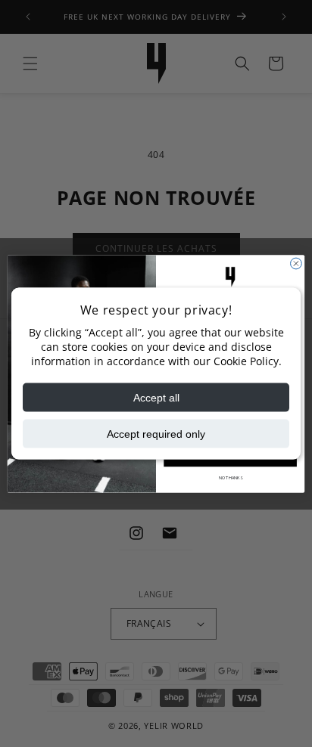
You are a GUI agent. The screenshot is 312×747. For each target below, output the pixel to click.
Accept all (156, 397)
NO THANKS (230, 477)
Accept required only (156, 433)
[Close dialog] (296, 263)
